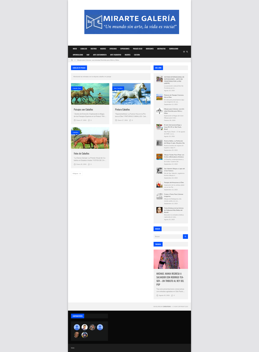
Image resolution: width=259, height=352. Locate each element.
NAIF (88, 55)
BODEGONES (150, 48)
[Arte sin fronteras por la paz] (85, 327)
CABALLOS (83, 48)
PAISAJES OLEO (137, 48)
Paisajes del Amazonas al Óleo (174, 182)
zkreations (167, 306)
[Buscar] (187, 52)
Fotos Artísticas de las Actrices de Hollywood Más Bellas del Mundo (174, 210)
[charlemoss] (77, 335)
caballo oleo (77, 88)
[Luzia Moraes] (92, 327)
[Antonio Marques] (77, 327)
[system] (184, 52)
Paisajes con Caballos (83, 109)
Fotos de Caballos (81, 153)
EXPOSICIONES (124, 48)
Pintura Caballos (122, 109)
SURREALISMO (173, 48)
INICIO (75, 48)
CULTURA (137, 55)
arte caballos (118, 88)
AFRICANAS (113, 48)
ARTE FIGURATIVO (115, 55)
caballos (75, 132)
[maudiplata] (85, 335)
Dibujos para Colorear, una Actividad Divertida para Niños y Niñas (98, 60)
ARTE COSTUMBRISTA (100, 55)
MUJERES (103, 48)
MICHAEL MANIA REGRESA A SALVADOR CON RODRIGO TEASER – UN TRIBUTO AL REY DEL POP (170, 279)
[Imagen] (90, 94)
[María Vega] (100, 327)
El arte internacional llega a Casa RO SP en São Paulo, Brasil (173, 127)
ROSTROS (94, 48)
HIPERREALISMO (78, 55)
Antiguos (75, 173)
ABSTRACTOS (161, 48)
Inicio (72, 348)
